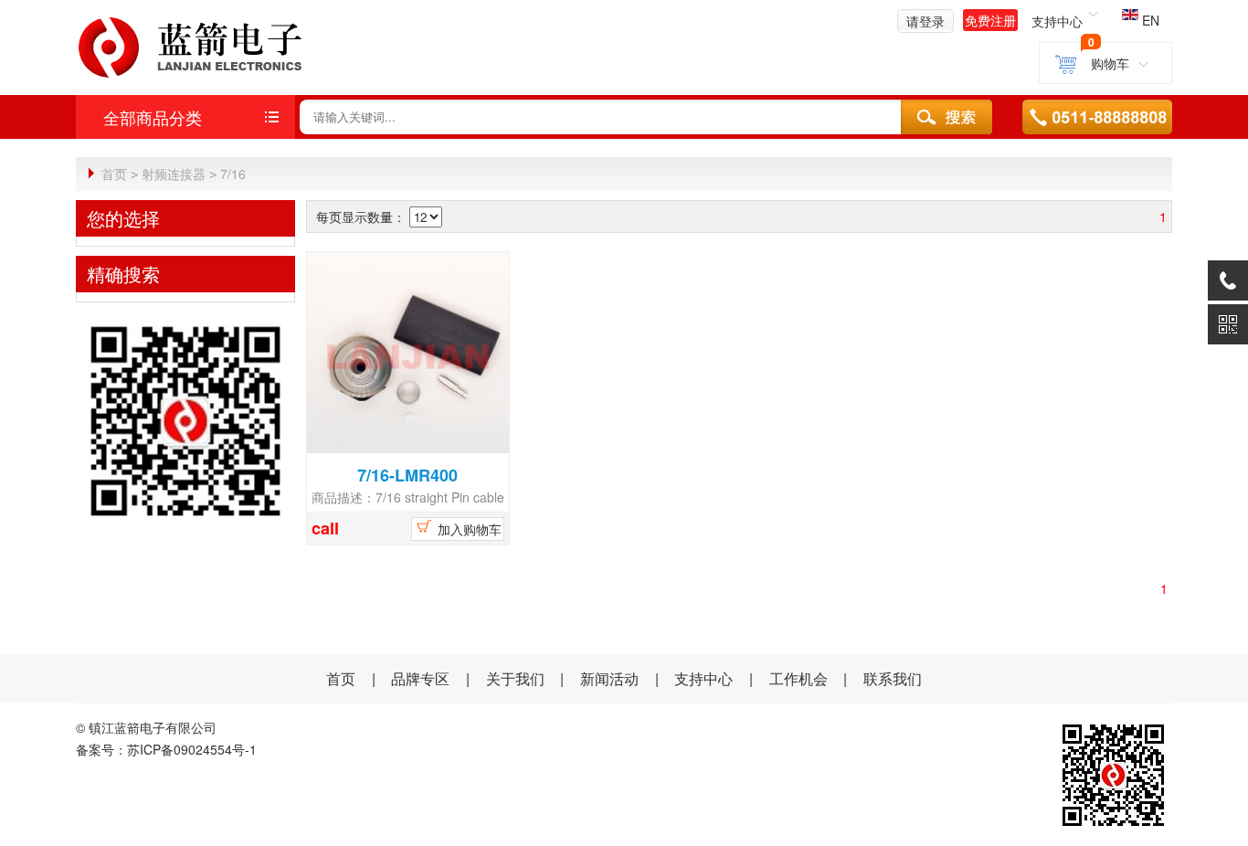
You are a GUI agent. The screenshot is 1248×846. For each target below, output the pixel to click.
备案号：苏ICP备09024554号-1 (166, 749)
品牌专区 (420, 678)
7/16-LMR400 (407, 475)
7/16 (233, 173)
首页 (114, 173)
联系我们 (892, 678)
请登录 (925, 21)
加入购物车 (468, 529)
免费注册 (990, 20)
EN (1148, 20)
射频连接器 (174, 173)
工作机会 (798, 678)
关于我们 (515, 678)
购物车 (1109, 63)
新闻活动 (611, 678)
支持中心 (703, 678)
